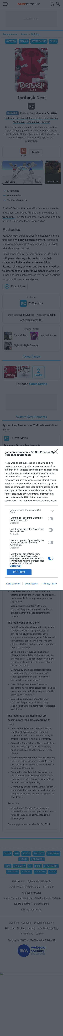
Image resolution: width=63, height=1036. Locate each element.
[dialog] (31, 518)
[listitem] (31, 511)
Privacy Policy (50, 583)
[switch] (50, 518)
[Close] (57, 452)
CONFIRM (19, 572)
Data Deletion (13, 583)
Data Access (31, 583)
